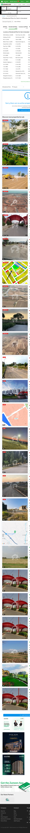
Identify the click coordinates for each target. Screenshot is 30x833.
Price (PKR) (4, 11)
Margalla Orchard (8, 75)
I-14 (18, 48)
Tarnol (18, 39)
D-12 (5, 73)
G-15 (18, 46)
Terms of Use (4, 820)
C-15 (5, 71)
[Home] (2, 1)
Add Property (17, 820)
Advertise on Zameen (6, 818)
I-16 (18, 69)
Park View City (20, 35)
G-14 (5, 64)
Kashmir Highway (8, 62)
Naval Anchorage (21, 41)
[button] (4, 9)
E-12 (5, 55)
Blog (15, 811)
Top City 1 (6, 46)
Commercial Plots (23, 27)
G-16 (18, 64)
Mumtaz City (20, 71)
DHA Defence (8, 35)
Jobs (2, 815)
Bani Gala (19, 57)
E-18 (18, 62)
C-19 (18, 50)
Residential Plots (13, 27)
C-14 (18, 59)
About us (3, 811)
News (15, 813)
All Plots (5, 27)
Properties (6, 1)
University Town (21, 73)
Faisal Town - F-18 (8, 57)
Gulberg (6, 37)
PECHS (6, 53)
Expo (15, 816)
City (8, 7)
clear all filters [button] (17, 21)
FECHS (19, 53)
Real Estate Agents (18, 818)
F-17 (5, 69)
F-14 (5, 48)
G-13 (18, 75)
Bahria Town (7, 41)
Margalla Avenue (8, 78)
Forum (15, 815)
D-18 (5, 50)
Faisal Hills (7, 44)
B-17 (6, 39)
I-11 (18, 55)
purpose (3, 7)
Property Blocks (14, 1)
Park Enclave (20, 37)
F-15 (18, 66)
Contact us (3, 813)
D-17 (18, 78)
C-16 (18, 44)
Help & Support (4, 816)
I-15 (5, 66)
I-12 (5, 59)
